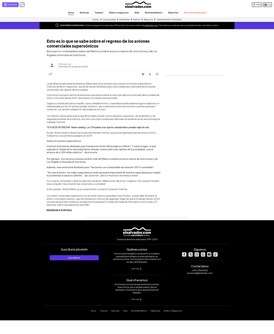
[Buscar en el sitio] (22, 4)
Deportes (173, 12)
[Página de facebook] (184, 255)
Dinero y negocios (119, 12)
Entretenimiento (153, 12)
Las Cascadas (109, 19)
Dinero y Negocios (173, 310)
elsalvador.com (151, 25)
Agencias (66, 64)
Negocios (148, 19)
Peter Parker (124, 19)
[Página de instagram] (196, 255)
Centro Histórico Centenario (169, 19)
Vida (136, 12)
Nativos (136, 19)
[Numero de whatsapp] (203, 255)
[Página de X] (190, 255)
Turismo (99, 12)
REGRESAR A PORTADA (59, 210)
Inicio (71, 12)
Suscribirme (74, 257)
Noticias (84, 12)
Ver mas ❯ (136, 268)
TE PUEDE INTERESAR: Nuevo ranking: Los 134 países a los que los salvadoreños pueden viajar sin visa (98, 127)
